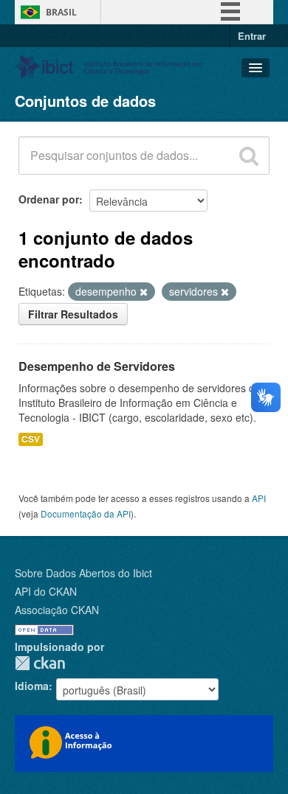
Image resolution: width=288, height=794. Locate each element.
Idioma (32, 685)
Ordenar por (48, 199)
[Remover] (144, 292)
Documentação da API (86, 513)
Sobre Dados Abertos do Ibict (83, 572)
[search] (248, 155)
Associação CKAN (57, 609)
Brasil (61, 12)
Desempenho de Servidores (96, 366)
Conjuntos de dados (85, 100)
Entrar (252, 36)
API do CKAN (46, 591)
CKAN (40, 663)
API (259, 498)
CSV (30, 439)
